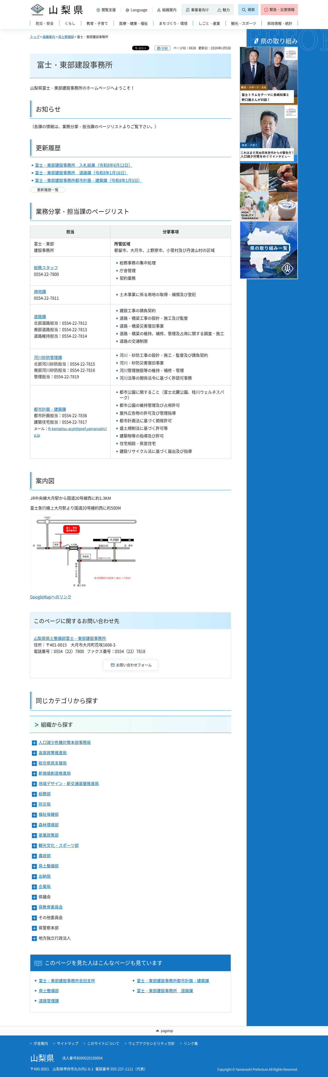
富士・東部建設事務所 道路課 (165, 990)
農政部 (45, 855)
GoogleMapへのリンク (50, 597)
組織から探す (57, 724)
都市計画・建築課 (50, 409)
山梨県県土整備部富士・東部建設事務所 (70, 638)
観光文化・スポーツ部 (59, 845)
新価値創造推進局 (55, 773)
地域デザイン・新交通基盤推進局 (69, 783)
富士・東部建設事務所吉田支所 (67, 980)
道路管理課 (49, 1001)
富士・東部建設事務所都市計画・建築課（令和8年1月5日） (88, 180)
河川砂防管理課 (48, 357)
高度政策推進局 (53, 752)
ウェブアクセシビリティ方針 (151, 1043)
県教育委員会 (51, 907)
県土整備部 (66, 36)
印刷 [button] (165, 48)
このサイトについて (103, 1043)
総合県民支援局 (53, 763)
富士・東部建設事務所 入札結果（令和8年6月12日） (83, 165)
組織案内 (49, 36)
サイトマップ (67, 1043)
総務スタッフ (46, 268)
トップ (34, 36)
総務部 (45, 794)
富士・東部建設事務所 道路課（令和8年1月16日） (81, 173)
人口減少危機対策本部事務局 (65, 742)
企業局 (45, 886)
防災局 (45, 804)
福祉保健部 (49, 814)
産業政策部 (49, 835)
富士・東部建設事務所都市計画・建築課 (173, 980)
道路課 (40, 317)
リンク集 (191, 1043)
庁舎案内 (41, 1043)
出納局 (45, 876)
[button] (107, 9)
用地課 (40, 292)
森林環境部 (49, 825)
